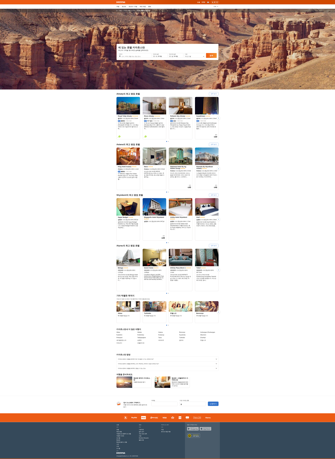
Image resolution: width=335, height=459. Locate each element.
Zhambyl (203, 337)
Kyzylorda (182, 335)
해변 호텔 (143, 6)
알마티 (181, 340)
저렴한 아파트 (120, 436)
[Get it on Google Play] (193, 429)
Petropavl (119, 337)
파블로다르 (140, 343)
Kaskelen (119, 335)
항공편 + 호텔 (133, 6)
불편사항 (141, 440)
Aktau (118, 332)
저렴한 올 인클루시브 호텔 (123, 433)
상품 (117, 424)
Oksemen (203, 335)
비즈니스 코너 (165, 424)
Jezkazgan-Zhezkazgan (207, 332)
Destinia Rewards (144, 438)
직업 (162, 429)
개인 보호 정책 (143, 433)
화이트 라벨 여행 (165, 431)
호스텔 (118, 438)
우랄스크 (203, 340)
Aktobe (139, 332)
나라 (117, 444)
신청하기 (213, 404)
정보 (140, 424)
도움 (140, 436)
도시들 (118, 448)
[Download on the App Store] (206, 429)
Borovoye (182, 332)
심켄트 (139, 340)
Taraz (160, 337)
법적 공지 (141, 431)
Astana (160, 332)
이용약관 (141, 429)
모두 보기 (214, 94)
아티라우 (161, 340)
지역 (117, 446)
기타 (215, 6)
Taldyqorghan (141, 337)
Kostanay (161, 335)
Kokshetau (140, 335)
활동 (149, 6)
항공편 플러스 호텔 (121, 442)
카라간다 (119, 343)
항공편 (124, 6)
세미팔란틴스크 (121, 340)
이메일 (153, 400)
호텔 (117, 6)
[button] (203, 2)
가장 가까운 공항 (184, 400)
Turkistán (182, 337)
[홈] (116, 11)
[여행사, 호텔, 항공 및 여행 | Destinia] (120, 2)
